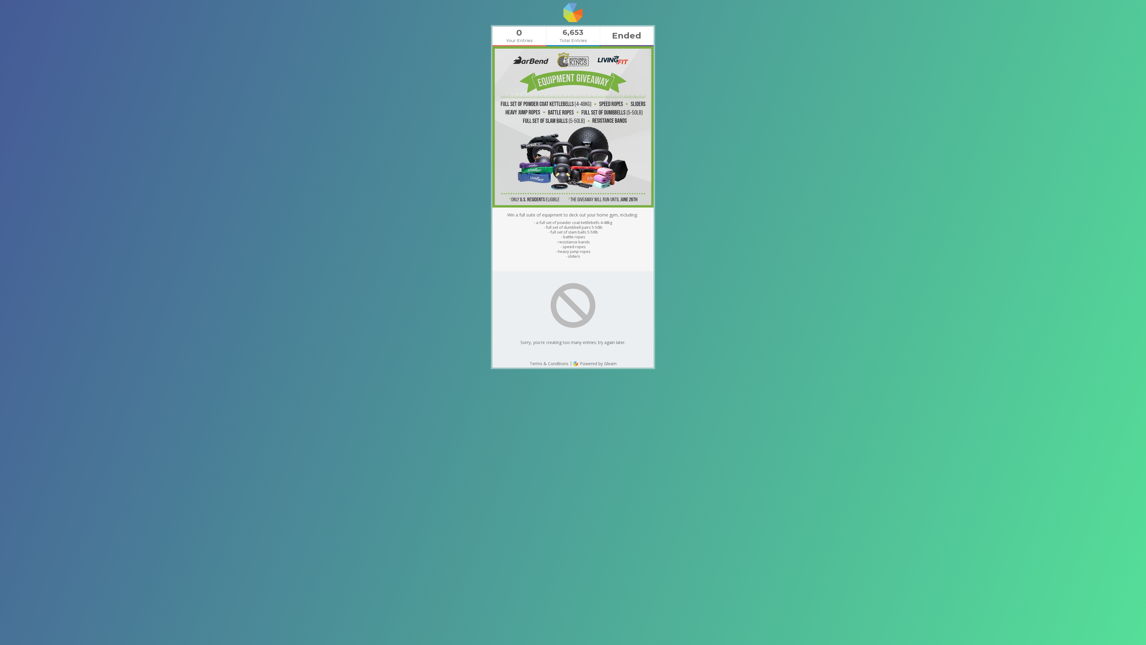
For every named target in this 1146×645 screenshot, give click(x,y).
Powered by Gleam (598, 363)
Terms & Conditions (549, 363)
